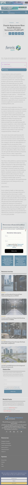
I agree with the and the (14, 246)
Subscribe (14, 251)
